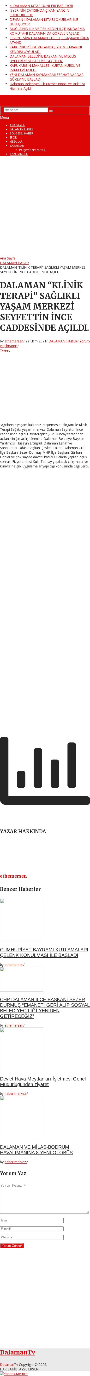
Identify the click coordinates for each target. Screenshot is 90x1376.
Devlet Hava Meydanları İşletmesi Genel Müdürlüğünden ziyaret (43, 1081)
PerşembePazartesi (32, 150)
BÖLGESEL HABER (21, 133)
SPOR (13, 137)
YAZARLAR (17, 146)
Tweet (5, 350)
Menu (4, 117)
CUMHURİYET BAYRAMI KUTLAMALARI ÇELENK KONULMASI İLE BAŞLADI (44, 952)
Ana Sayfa (8, 258)
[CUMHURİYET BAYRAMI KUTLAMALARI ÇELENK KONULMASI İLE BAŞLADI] (45, 921)
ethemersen (14, 341)
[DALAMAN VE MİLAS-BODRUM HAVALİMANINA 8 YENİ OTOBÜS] (45, 1118)
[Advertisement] (45, 206)
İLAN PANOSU (19, 154)
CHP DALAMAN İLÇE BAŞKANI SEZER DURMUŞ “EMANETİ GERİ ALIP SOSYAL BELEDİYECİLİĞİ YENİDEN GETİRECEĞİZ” (45, 1008)
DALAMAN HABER (21, 129)
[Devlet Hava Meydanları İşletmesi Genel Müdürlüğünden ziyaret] (45, 1050)
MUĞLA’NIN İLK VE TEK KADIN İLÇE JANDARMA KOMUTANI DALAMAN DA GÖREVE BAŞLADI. (47, 31)
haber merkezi (16, 1093)
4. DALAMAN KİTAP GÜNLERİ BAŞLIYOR (41, 5)
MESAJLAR (16, 142)
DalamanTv (15, 98)
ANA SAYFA (17, 125)
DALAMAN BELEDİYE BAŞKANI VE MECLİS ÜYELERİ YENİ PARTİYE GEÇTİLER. (43, 58)
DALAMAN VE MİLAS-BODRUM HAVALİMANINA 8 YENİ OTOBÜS (36, 1149)
